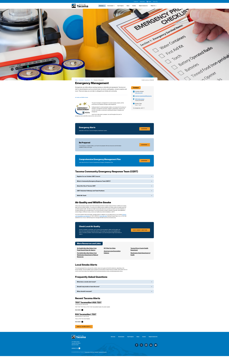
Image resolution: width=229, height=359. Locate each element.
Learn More (144, 128)
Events (144, 336)
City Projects (130, 336)
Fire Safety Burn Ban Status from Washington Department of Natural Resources (87, 255)
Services (113, 336)
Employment (142, 1)
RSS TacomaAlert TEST (85, 314)
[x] (141, 345)
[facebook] (136, 345)
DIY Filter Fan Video (110, 248)
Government (121, 336)
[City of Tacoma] (80, 6)
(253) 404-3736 (138, 92)
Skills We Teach (81, 195)
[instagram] (146, 345)
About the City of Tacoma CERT (86, 186)
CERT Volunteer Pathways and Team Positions (90, 190)
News (138, 336)
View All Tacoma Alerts (83, 326)
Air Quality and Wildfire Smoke (81, 97)
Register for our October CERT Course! (88, 176)
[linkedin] (151, 345)
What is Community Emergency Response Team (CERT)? (94, 181)
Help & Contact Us (153, 336)
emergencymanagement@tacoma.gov (143, 96)
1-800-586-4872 (103, 216)
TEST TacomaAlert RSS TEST (88, 302)
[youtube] (155, 345)
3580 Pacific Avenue (139, 99)
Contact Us (136, 1)
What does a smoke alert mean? (86, 282)
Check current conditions (140, 230)
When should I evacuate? (84, 291)
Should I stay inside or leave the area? (88, 286)
